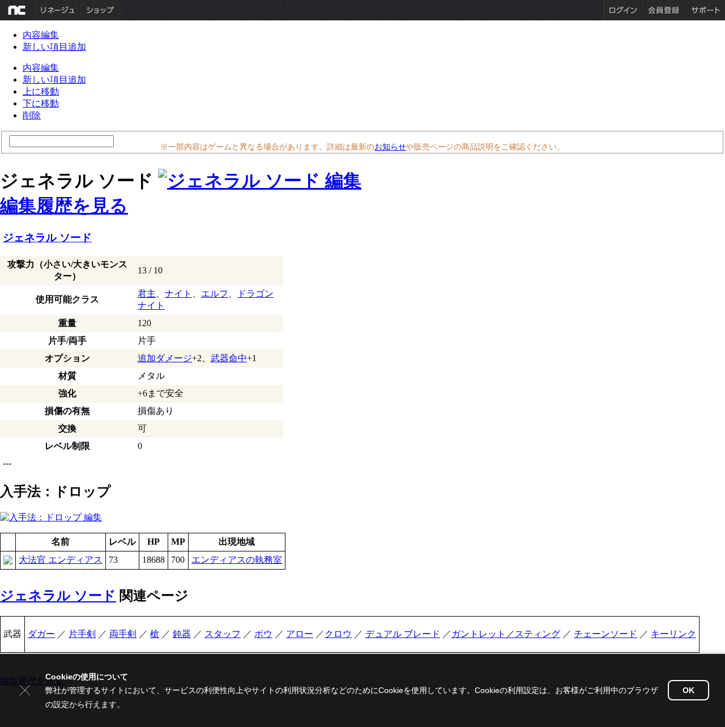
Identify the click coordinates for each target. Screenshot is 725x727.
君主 (147, 293)
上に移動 (41, 91)
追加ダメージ (165, 358)
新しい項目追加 (54, 47)
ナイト (178, 293)
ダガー (41, 634)
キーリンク (673, 634)
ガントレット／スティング (505, 634)
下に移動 (41, 103)
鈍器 (182, 634)
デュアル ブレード (402, 634)
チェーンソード (605, 634)
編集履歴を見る (64, 205)
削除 (32, 115)
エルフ (214, 293)
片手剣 (82, 634)
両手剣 (123, 634)
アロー (299, 634)
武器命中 (229, 358)
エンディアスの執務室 (236, 560)
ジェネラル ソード (47, 237)
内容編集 (41, 35)
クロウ (338, 634)
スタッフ (222, 634)
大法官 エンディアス (61, 560)
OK (688, 690)
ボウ (263, 634)
